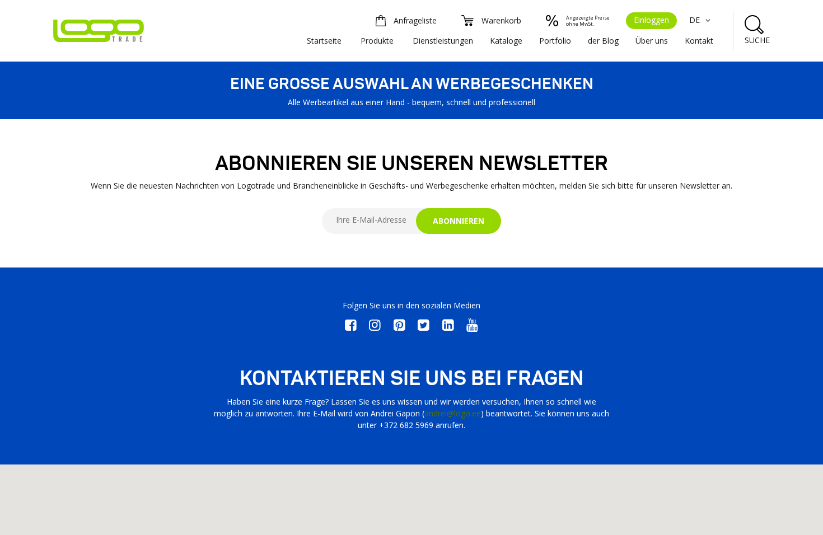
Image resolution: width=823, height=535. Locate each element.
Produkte (377, 40)
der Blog (603, 40)
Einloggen (651, 20)
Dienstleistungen (443, 40)
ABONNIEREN (458, 220)
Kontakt (699, 40)
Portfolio (555, 40)
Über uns (651, 40)
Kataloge (506, 40)
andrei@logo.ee (452, 413)
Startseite (324, 40)
